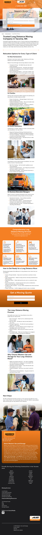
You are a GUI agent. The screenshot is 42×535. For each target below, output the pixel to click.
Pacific (30, 473)
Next (21, 25)
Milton (11, 475)
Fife (30, 479)
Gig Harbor (30, 476)
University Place (11, 483)
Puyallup (30, 472)
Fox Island (11, 477)
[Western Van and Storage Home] (7, 2)
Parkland (11, 473)
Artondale (31, 481)
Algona (11, 470)
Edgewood (30, 480)
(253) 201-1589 (7, 440)
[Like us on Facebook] (3, 513)
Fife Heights (11, 479)
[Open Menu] (34, 2)
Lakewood (11, 476)
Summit (30, 470)
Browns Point (11, 481)
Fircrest (30, 477)
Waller (30, 483)
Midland (30, 475)
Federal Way (11, 480)
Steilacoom (11, 472)
